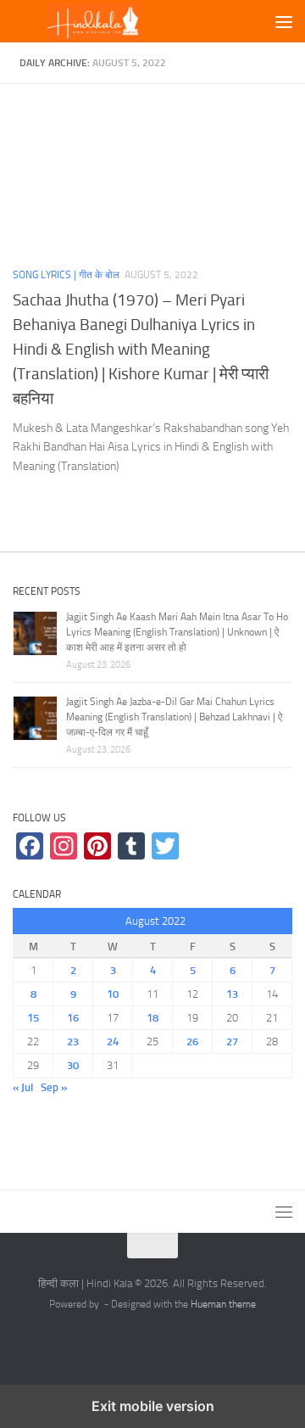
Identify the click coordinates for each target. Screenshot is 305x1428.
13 (232, 994)
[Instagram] (63, 846)
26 (192, 1041)
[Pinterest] (97, 846)
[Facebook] (30, 846)
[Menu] (284, 21)
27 (232, 1041)
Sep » (54, 1087)
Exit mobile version (153, 1405)
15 (33, 1017)
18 (152, 1017)
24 (113, 1041)
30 (73, 1065)
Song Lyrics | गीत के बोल (66, 275)
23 (73, 1041)
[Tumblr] (131, 846)
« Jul (23, 1087)
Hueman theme (223, 1304)
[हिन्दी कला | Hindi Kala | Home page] (120, 22)
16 (73, 1017)
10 (113, 994)
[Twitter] (165, 846)
